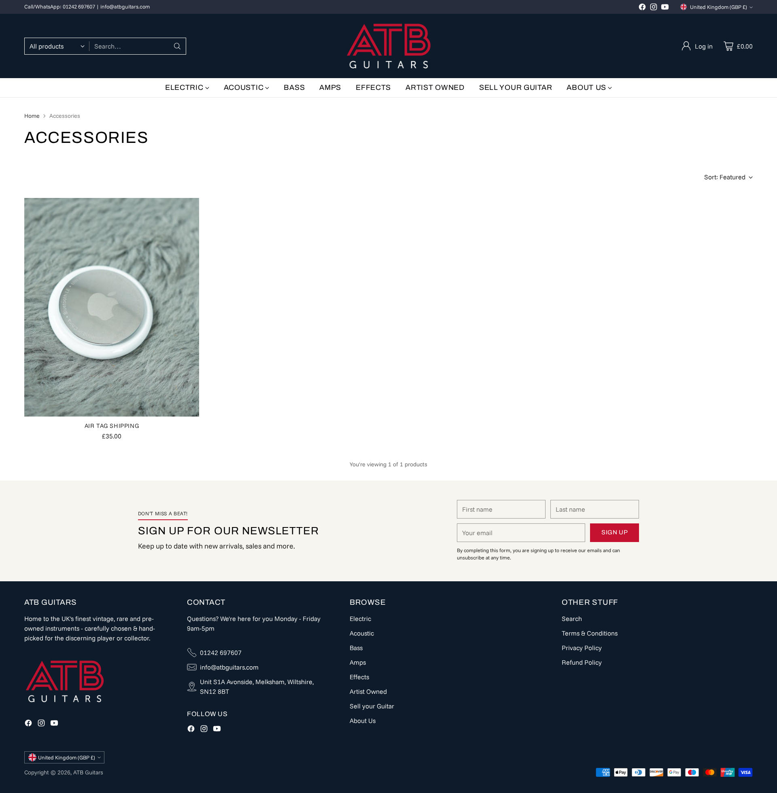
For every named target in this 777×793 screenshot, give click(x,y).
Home (32, 115)
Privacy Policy (582, 648)
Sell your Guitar (372, 706)
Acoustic (362, 633)
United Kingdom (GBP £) (718, 7)
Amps (358, 662)
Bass (356, 648)
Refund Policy (582, 662)
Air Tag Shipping (112, 425)
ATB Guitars (88, 772)
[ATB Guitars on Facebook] (642, 8)
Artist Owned (368, 691)
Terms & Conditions (590, 633)
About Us (363, 720)
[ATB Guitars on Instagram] (654, 8)
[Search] (177, 46)
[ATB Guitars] (388, 46)
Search (572, 618)
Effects (359, 677)
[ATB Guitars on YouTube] (665, 8)
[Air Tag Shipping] (111, 307)
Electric (360, 618)
